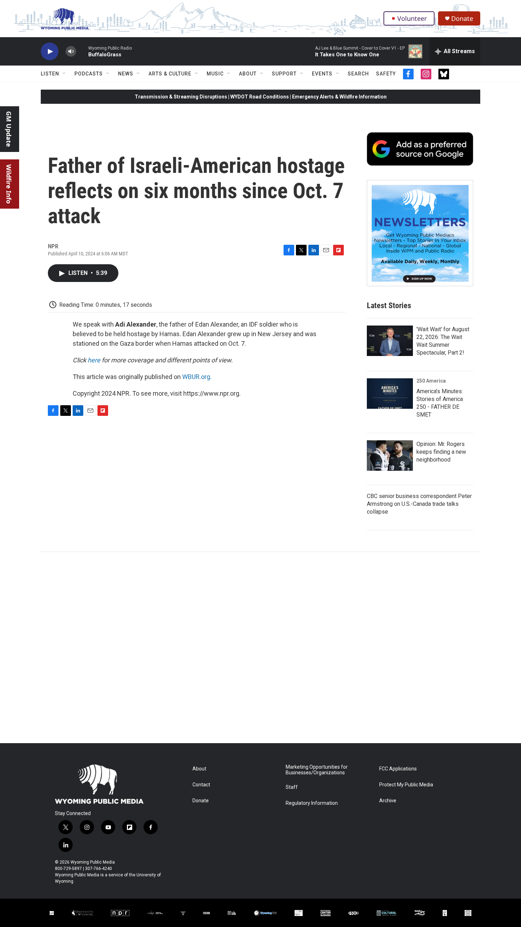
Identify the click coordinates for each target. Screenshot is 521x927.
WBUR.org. (197, 376)
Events (322, 74)
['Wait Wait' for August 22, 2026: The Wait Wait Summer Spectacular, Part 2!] (390, 341)
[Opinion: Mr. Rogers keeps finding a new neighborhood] (390, 455)
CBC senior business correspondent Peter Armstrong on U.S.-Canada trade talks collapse (419, 504)
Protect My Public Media (406, 784)
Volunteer (412, 18)
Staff (292, 787)
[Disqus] (260, 647)
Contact (201, 784)
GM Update (9, 129)
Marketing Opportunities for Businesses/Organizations (317, 769)
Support (284, 74)
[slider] (82, 51)
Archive (387, 800)
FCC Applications (398, 768)
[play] (49, 51)
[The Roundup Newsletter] (420, 233)
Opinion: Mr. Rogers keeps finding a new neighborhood (441, 452)
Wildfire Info (9, 184)
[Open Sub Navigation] (64, 74)
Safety (386, 74)
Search (358, 74)
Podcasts (88, 74)
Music (215, 74)
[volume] (71, 52)
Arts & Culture (170, 74)
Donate (462, 18)
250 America (431, 381)
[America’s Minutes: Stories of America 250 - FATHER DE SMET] (390, 393)
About (248, 74)
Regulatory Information (312, 803)
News (125, 74)
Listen (50, 74)
